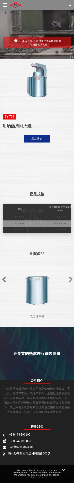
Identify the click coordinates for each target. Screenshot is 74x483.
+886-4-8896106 (19, 434)
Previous (3, 278)
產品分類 (27, 41)
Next (70, 278)
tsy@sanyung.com (21, 446)
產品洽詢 (37, 138)
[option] (37, 80)
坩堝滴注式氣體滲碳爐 (48, 41)
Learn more (37, 477)
